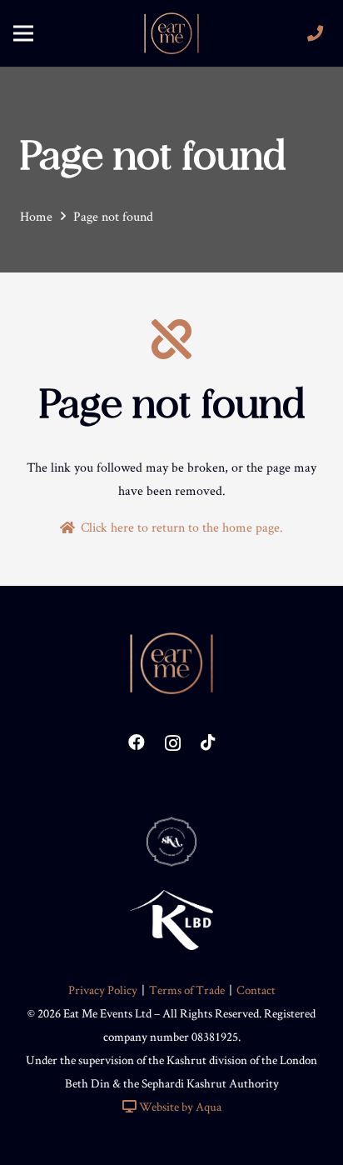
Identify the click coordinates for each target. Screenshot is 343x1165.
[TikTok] (208, 742)
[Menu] (23, 33)
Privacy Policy (102, 990)
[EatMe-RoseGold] (172, 33)
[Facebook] (136, 742)
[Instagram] (173, 743)
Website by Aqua (179, 1106)
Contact (256, 990)
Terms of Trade (187, 990)
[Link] (318, 33)
